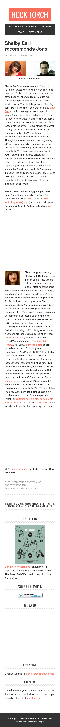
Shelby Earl (32, 488)
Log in (41, 721)
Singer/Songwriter (15, 485)
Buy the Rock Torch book (18, 566)
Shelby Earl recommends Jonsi (27, 45)
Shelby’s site (45, 402)
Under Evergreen (19, 468)
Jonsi (21, 488)
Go (49, 205)
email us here (34, 698)
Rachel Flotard (16, 337)
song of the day (12, 380)
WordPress (32, 721)
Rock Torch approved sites (40, 673)
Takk (28, 198)
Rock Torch (30, 14)
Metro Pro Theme (33, 718)
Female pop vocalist (30, 482)
